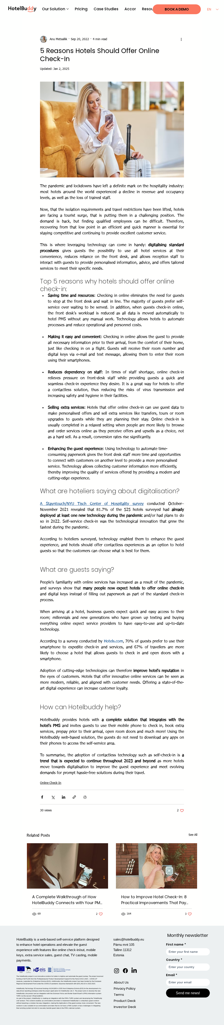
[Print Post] (85, 797)
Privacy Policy (124, 988)
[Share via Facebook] (42, 797)
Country (174, 960)
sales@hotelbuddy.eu (128, 939)
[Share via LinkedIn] (63, 797)
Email (171, 975)
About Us (121, 982)
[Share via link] (74, 797)
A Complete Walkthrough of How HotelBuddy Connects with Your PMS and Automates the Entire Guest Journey (67, 900)
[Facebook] (125, 970)
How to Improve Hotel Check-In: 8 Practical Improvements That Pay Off (154, 900)
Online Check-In (50, 783)
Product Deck (125, 1000)
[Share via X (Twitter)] (53, 797)
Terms (119, 994)
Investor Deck (125, 1006)
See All (193, 834)
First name (176, 944)
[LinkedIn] (134, 970)
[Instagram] (116, 970)
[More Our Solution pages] (67, 9)
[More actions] (181, 39)
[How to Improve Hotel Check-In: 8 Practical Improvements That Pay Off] (156, 866)
